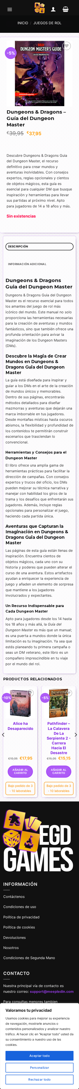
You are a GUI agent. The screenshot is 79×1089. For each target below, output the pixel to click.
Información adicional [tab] (27, 264)
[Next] (75, 743)
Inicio (23, 23)
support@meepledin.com (52, 991)
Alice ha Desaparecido (20, 726)
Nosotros (11, 947)
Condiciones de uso (19, 906)
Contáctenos (14, 896)
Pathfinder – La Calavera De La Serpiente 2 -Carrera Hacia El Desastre (59, 738)
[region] (39, 1046)
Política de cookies (19, 927)
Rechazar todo (39, 1079)
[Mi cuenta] (53, 9)
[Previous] (3, 743)
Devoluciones (14, 937)
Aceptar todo (39, 1056)
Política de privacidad (21, 917)
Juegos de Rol (47, 23)
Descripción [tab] (18, 246)
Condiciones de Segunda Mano (29, 958)
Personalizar (39, 1067)
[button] (9, 9)
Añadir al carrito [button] (20, 771)
